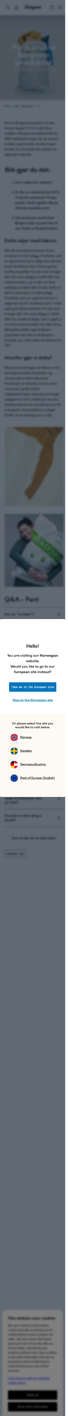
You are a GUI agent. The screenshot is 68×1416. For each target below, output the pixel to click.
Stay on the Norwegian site (33, 700)
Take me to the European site (33, 687)
